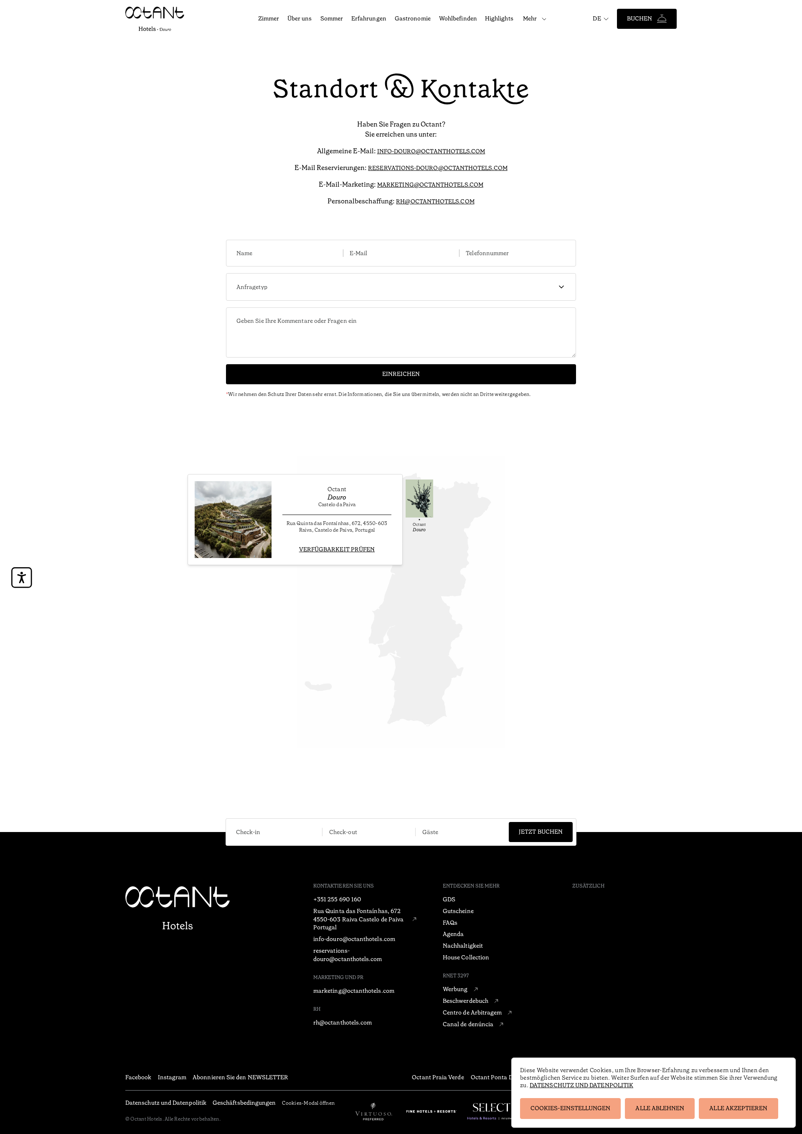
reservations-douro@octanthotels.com (437, 168)
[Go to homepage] (159, 19)
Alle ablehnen (659, 1108)
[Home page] (177, 908)
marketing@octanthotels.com (430, 184)
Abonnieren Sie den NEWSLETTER (240, 1077)
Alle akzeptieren (738, 1108)
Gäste (430, 832)
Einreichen (401, 374)
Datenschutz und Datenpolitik (581, 1085)
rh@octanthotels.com (435, 201)
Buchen (639, 18)
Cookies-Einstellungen (570, 1108)
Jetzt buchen (541, 831)
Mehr (530, 18)
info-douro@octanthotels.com (431, 151)
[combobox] (401, 287)
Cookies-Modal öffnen (308, 1103)
